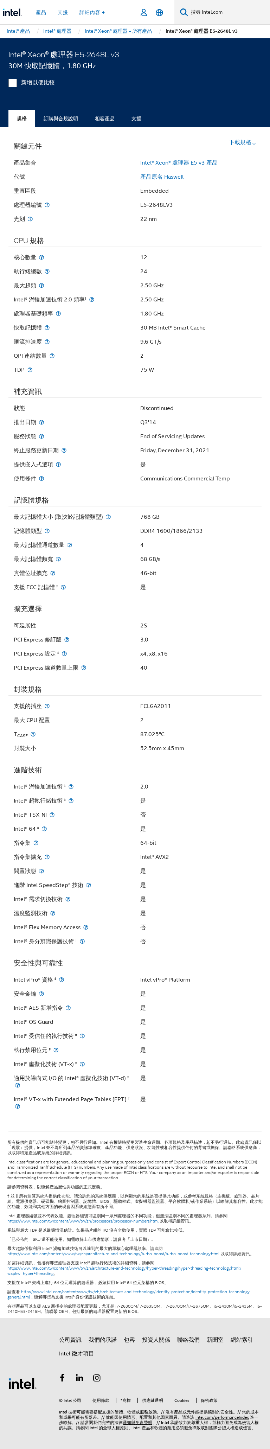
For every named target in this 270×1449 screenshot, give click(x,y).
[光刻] (30, 219)
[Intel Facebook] (62, 1379)
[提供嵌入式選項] (58, 464)
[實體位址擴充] (53, 573)
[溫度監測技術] (53, 913)
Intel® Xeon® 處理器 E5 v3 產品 (179, 162)
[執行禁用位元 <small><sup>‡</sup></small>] (56, 1050)
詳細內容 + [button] (92, 12)
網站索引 (242, 1339)
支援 (136, 118)
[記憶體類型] (47, 531)
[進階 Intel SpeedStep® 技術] (88, 885)
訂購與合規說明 (61, 118)
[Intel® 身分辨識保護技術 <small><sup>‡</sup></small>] (82, 941)
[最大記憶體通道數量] (69, 545)
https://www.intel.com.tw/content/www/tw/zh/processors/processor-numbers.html (83, 1221)
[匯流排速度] (47, 342)
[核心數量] (41, 257)
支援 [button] (63, 12)
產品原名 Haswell (162, 176)
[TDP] (30, 370)
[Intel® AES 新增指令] (68, 1008)
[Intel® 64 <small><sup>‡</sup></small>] (44, 829)
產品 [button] (41, 12)
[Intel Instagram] (97, 1379)
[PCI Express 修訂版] (67, 640)
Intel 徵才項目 (76, 1353)
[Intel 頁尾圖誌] (22, 1383)
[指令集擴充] (47, 857)
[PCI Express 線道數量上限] (84, 668)
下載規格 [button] (240, 142)
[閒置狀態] (41, 871)
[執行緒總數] (47, 271)
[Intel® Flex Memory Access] (86, 927)
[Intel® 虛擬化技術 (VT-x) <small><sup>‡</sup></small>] (82, 1064)
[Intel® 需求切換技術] (68, 899)
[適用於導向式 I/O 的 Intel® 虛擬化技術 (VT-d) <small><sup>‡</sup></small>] (17, 1085)
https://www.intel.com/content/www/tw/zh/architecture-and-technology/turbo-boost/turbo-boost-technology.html (113, 1254)
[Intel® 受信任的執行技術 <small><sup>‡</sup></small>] (82, 1036)
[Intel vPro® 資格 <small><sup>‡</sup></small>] (61, 980)
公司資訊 (70, 1339)
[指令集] (36, 843)
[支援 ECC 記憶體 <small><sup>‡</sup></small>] (63, 587)
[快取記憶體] (47, 328)
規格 (22, 118)
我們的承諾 (103, 1339)
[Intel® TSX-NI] (52, 815)
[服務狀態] (41, 436)
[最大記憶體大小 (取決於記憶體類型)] (108, 517)
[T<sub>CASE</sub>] (33, 734)
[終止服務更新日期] (64, 450)
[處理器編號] (47, 205)
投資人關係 (156, 1339)
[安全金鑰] (41, 994)
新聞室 (215, 1339)
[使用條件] (41, 478)
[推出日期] (41, 422)
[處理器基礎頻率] (58, 314)
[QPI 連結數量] (52, 356)
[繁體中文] (159, 12)
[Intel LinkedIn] (80, 1379)
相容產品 (105, 118)
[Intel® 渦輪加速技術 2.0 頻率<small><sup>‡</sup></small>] (92, 299)
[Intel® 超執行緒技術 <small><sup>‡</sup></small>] (71, 801)
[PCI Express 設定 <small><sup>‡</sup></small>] (64, 654)
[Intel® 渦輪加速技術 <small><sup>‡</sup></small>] (71, 787)
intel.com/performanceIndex (222, 1417)
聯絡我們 (188, 1339)
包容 (129, 1339)
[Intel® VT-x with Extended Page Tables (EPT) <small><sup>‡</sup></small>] (17, 1106)
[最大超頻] (41, 285)
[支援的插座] (47, 706)
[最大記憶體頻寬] (58, 559)
